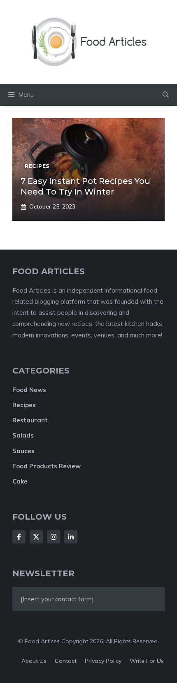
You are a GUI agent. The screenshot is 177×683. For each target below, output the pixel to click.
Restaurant (30, 420)
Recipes (24, 405)
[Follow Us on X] (36, 536)
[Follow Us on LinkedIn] (70, 536)
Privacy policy (103, 661)
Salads (23, 435)
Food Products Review (46, 466)
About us (34, 661)
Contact (66, 661)
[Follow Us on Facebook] (19, 536)
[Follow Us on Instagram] (53, 536)
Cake (20, 481)
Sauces (23, 451)
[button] (165, 95)
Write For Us (147, 661)
